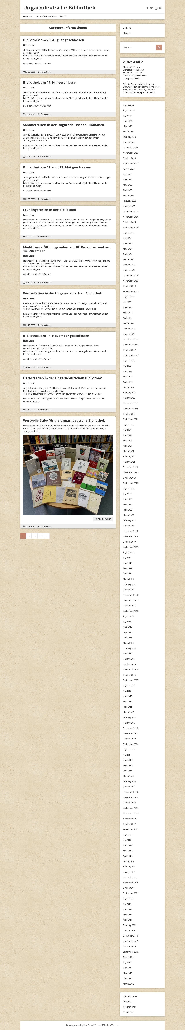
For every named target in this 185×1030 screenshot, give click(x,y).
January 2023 (129, 334)
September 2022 (130, 355)
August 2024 (129, 232)
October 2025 (129, 158)
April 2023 (127, 318)
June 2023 (127, 307)
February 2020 (129, 520)
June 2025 (127, 179)
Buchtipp (127, 1001)
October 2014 (129, 738)
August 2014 (129, 749)
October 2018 (129, 605)
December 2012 (130, 813)
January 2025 (129, 206)
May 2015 (127, 701)
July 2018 (127, 621)
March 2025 (128, 195)
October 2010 (129, 946)
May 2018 (127, 632)
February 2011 (129, 925)
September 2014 (130, 744)
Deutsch (127, 27)
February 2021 (129, 456)
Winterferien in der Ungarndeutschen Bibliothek (62, 293)
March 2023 (128, 323)
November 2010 (130, 941)
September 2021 (130, 419)
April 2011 (127, 919)
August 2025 (129, 168)
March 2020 (128, 515)
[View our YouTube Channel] (156, 8)
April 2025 (127, 190)
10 (41, 535)
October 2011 (129, 887)
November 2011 (130, 882)
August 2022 (129, 360)
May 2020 (127, 504)
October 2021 (129, 414)
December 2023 (130, 275)
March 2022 (128, 387)
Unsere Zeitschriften (46, 16)
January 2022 (129, 397)
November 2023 (130, 280)
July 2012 (127, 840)
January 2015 (129, 722)
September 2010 (130, 951)
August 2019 (129, 552)
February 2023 (129, 328)
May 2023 (127, 312)
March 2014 (128, 776)
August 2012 (129, 834)
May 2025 (127, 184)
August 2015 (129, 685)
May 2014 (127, 765)
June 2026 (127, 121)
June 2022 (127, 371)
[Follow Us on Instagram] (160, 8)
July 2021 (127, 429)
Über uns (27, 16)
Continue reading (103, 519)
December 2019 (130, 531)
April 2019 (127, 573)
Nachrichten (128, 1012)
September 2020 (130, 483)
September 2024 (130, 227)
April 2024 (127, 254)
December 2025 (130, 147)
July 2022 (127, 365)
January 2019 (129, 589)
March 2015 (128, 712)
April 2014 (127, 770)
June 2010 (127, 967)
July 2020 (127, 493)
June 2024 (127, 243)
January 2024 (129, 270)
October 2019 (129, 541)
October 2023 (129, 286)
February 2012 (129, 866)
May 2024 (127, 248)
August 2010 (129, 957)
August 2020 (129, 488)
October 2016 (129, 664)
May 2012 (127, 850)
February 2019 (129, 584)
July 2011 (127, 903)
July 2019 (127, 557)
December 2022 (130, 339)
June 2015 (127, 696)
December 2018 (130, 595)
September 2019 (130, 547)
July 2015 (127, 690)
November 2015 (130, 669)
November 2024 (130, 216)
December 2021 (130, 403)
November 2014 (130, 733)
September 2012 (130, 829)
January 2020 (129, 525)
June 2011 (127, 909)
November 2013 (130, 797)
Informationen (45, 72)
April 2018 (127, 637)
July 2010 (127, 962)
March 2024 (128, 259)
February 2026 (129, 136)
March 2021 (128, 451)
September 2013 (130, 808)
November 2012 (130, 818)
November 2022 (130, 344)
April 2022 (127, 382)
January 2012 (129, 871)
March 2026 (128, 131)
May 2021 (127, 440)
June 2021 (127, 435)
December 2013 (130, 792)
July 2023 (127, 302)
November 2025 (130, 152)
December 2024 (130, 211)
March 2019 (128, 579)
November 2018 (130, 600)
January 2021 (129, 461)
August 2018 (129, 616)
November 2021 (130, 408)
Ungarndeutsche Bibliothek (59, 7)
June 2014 (127, 760)
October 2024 (129, 222)
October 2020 (129, 477)
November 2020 (130, 472)
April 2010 (127, 978)
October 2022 (129, 350)
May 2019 (127, 568)
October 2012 (129, 824)
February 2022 (129, 392)
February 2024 (129, 264)
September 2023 (130, 291)
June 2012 (127, 845)
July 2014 (127, 754)
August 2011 (129, 898)
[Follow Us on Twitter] (151, 8)
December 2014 (130, 728)
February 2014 (129, 781)
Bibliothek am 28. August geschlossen (53, 40)
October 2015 (129, 674)
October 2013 (129, 802)
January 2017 (129, 658)
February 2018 (129, 648)
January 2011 (129, 930)
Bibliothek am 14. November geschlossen (56, 335)
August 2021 (129, 424)
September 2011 (130, 893)
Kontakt (63, 16)
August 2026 (129, 110)
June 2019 (127, 563)
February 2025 (129, 200)
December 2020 (130, 467)
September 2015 (130, 680)
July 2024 (127, 238)
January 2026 (129, 142)
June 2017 (127, 653)
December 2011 (130, 877)
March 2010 (128, 983)
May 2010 (127, 973)
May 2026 (127, 126)
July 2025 (127, 174)
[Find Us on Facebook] (147, 8)
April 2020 (127, 509)
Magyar (126, 33)
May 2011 (127, 914)
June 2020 (127, 499)
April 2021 (127, 445)
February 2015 (129, 717)
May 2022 (127, 376)
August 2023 (129, 296)
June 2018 (127, 626)
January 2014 (129, 786)
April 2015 (127, 706)
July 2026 (127, 115)
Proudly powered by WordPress (79, 1025)
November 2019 (130, 536)
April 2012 (127, 856)
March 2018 (128, 643)
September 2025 (130, 163)
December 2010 (130, 935)
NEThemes (114, 1025)
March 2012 (128, 861)
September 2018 (130, 611)
